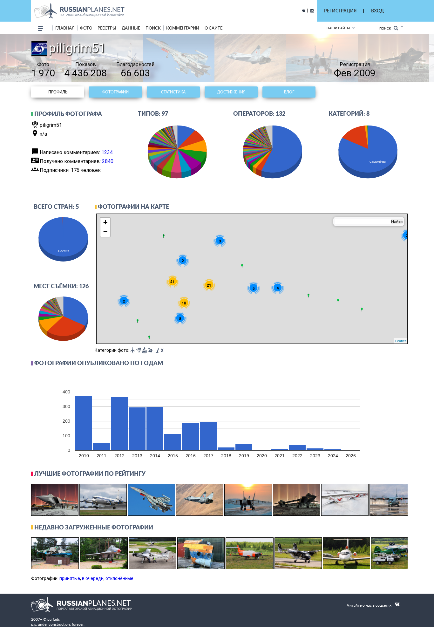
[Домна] (308, 295)
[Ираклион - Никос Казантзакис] (149, 337)
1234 (107, 152)
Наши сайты (338, 28)
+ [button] (105, 222)
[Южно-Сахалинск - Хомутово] (361, 309)
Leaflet (400, 340)
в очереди (93, 578)
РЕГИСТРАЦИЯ (340, 10)
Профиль (57, 92)
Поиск (386, 28)
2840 (107, 161)
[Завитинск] (338, 301)
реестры (107, 28)
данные (131, 28)
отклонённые (119, 578)
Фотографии (115, 92)
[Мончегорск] (163, 236)
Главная (65, 28)
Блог (289, 92)
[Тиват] (137, 321)
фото (86, 28)
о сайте (213, 28)
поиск (153, 28)
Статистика (173, 92)
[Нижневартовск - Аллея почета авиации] (242, 266)
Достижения (231, 92)
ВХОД (377, 10)
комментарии (182, 28)
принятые (69, 578)
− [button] (105, 232)
